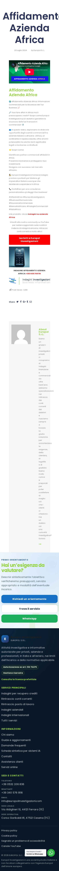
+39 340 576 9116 (12, 792)
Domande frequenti (13, 745)
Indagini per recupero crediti (19, 693)
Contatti (6, 756)
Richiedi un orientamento (29, 599)
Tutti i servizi (9, 720)
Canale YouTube (11, 846)
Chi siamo (7, 734)
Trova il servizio (29, 608)
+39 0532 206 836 (12, 784)
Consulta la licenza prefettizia (18, 679)
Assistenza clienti (12, 761)
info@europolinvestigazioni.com (21, 801)
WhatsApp (29, 618)
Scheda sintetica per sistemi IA (20, 751)
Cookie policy (9, 835)
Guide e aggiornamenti (16, 740)
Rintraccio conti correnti (16, 699)
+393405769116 (33, 273)
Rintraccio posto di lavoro (17, 704)
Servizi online (9, 767)
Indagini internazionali (15, 715)
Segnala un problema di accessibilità (23, 840)
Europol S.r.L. (39, 50)
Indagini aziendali (12, 709)
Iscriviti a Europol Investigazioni (29, 240)
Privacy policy (9, 830)
